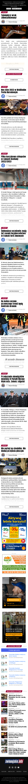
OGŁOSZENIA (3, 771)
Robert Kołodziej (12, 96)
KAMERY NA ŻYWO (11, 771)
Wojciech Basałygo (13, 22)
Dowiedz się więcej (17, 8)
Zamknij (8, 8)
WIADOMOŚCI (18, 771)
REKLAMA (25, 771)
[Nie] (26, 5)
